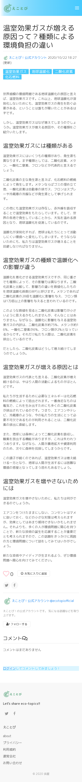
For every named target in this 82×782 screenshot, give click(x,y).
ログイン (9, 668)
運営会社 (9, 756)
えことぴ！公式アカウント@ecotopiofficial (43, 600)
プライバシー (12, 743)
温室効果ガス (16, 71)
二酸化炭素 (64, 71)
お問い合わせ (12, 763)
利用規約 (9, 749)
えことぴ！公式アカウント (28, 57)
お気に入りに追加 (35, 573)
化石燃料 (12, 76)
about (7, 736)
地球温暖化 (41, 71)
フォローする (18, 624)
